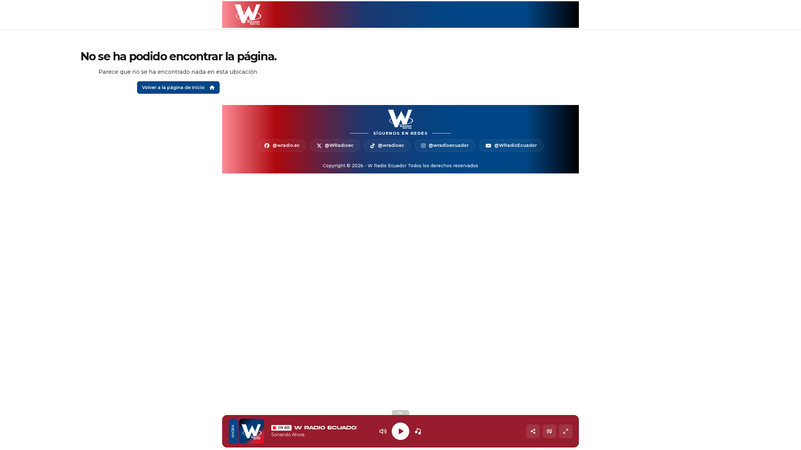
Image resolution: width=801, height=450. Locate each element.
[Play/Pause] (400, 431)
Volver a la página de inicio (173, 87)
